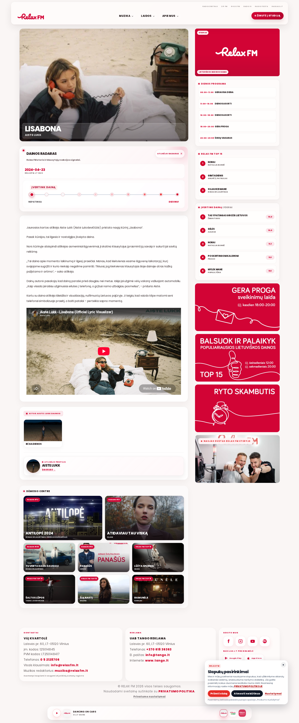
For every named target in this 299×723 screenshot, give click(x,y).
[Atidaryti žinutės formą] (237, 307)
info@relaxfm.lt (65, 665)
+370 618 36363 (159, 649)
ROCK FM (235, 6)
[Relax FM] (223, 713)
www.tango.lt (157, 660)
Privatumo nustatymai (149, 696)
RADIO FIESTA (261, 6)
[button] (267, 15)
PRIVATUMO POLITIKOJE (248, 686)
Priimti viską (218, 693)
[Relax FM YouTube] (252, 641)
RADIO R (247, 6)
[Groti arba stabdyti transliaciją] (57, 713)
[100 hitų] (233, 713)
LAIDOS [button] (146, 15)
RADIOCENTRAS (210, 6)
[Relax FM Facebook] (228, 641)
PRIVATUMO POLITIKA (176, 691)
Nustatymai (273, 693)
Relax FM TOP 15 (211, 153)
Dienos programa (213, 83)
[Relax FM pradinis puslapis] (30, 15)
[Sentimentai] (242, 713)
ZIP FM (224, 6)
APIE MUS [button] (168, 15)
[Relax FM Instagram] (240, 641)
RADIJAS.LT (277, 6)
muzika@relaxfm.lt (71, 670)
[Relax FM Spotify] (265, 641)
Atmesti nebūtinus (247, 693)
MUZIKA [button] (124, 15)
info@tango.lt (158, 655)
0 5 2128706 (49, 659)
